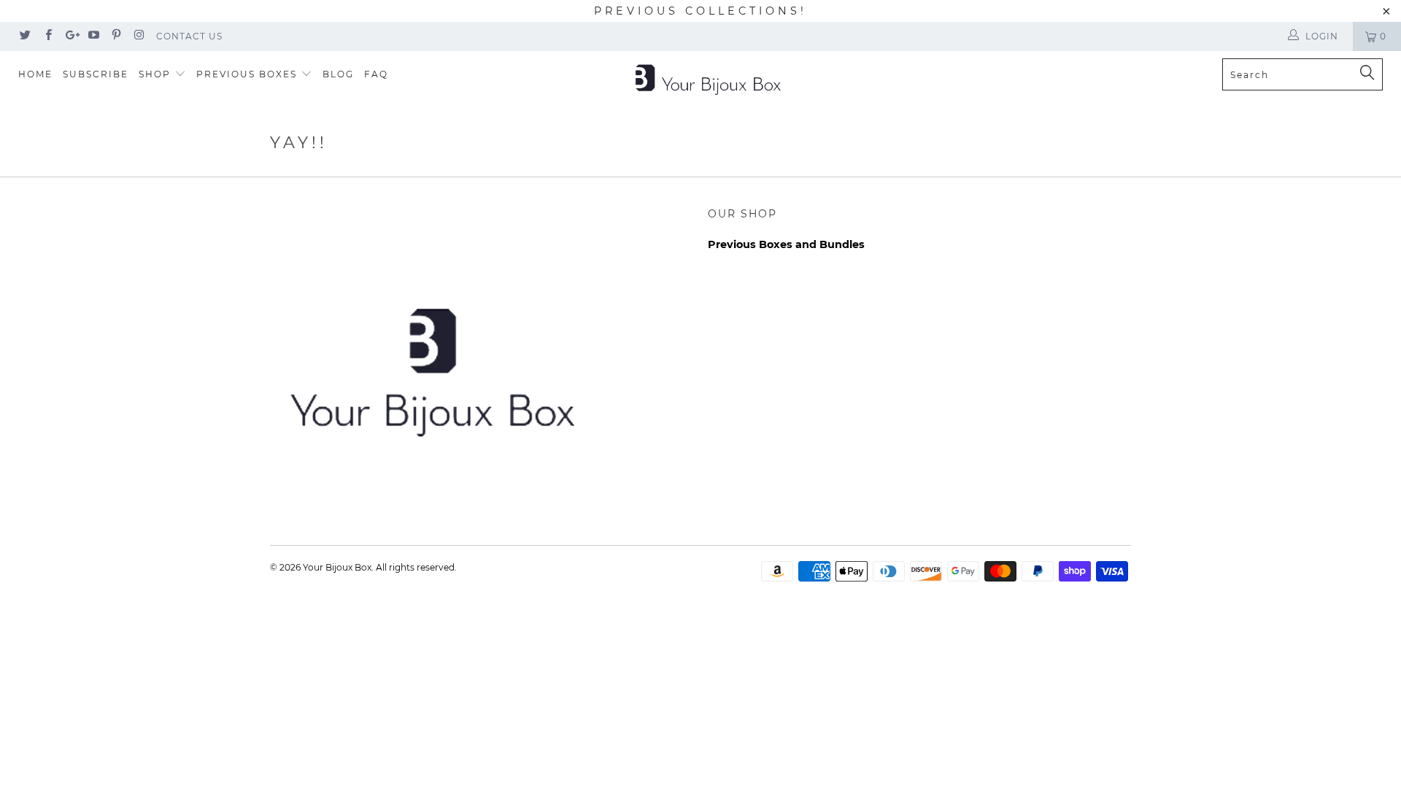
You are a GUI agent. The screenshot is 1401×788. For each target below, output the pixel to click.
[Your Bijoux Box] (707, 78)
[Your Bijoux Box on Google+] (70, 36)
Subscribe (95, 74)
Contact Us (189, 36)
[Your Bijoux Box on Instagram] (138, 36)
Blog (338, 74)
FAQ (376, 74)
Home (35, 74)
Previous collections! (700, 11)
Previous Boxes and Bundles (786, 244)
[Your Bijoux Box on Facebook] (47, 36)
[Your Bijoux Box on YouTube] (93, 36)
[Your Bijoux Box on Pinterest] (115, 36)
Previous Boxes (248, 74)
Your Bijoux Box (337, 567)
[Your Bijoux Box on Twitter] (24, 36)
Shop (156, 74)
